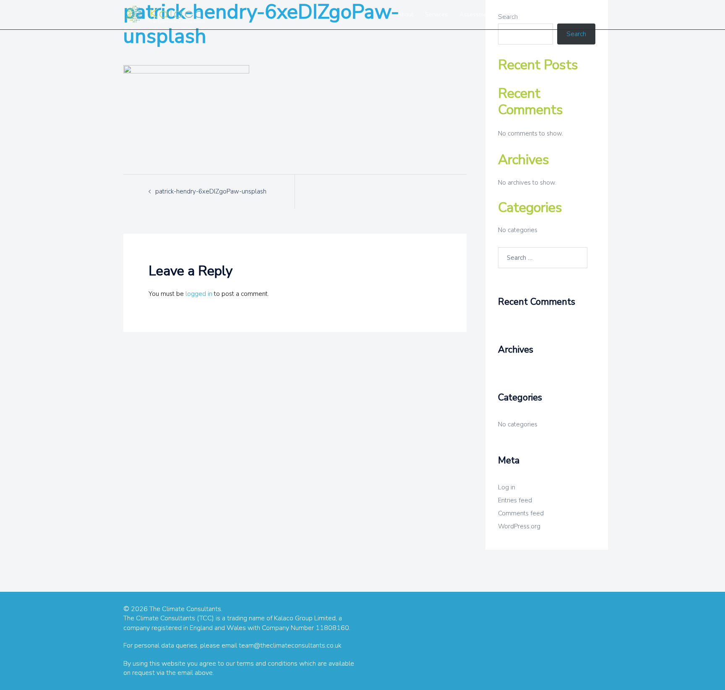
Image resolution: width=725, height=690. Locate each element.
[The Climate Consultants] (165, 14)
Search (576, 34)
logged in (198, 294)
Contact (573, 14)
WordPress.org (519, 526)
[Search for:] (542, 257)
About (405, 14)
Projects (513, 14)
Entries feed (515, 500)
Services (436, 14)
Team (543, 14)
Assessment (475, 14)
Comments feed (521, 513)
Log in (506, 487)
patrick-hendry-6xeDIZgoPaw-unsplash (210, 191)
